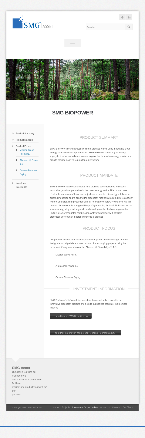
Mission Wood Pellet (66, 254)
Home (56, 407)
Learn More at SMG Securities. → (71, 316)
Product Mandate (24, 139)
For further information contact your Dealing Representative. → (86, 332)
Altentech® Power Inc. (67, 265)
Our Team (128, 407)
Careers (116, 407)
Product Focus (23, 146)
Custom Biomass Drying (68, 277)
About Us (105, 407)
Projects (66, 407)
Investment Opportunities (85, 407)
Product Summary (25, 133)
